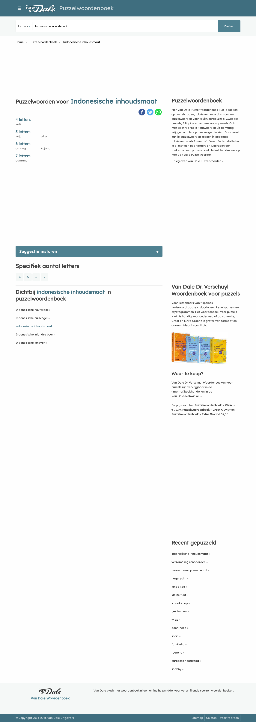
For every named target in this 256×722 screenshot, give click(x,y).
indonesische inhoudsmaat (189, 553)
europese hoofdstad (185, 661)
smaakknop (179, 603)
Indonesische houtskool (32, 310)
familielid (177, 644)
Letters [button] (23, 26)
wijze (174, 619)
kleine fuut (178, 595)
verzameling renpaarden (188, 562)
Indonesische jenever (30, 342)
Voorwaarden (229, 718)
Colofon (211, 718)
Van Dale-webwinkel (185, 396)
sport (174, 636)
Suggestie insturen (38, 251)
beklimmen (179, 611)
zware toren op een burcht (189, 570)
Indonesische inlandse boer (34, 334)
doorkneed (178, 628)
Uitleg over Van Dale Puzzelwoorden (196, 161)
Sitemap (197, 718)
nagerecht (178, 578)
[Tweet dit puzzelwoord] (150, 112)
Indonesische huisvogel (32, 318)
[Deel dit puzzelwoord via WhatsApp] (158, 112)
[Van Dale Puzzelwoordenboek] (42, 8)
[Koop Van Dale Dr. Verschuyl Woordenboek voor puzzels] (199, 363)
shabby (176, 669)
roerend (176, 652)
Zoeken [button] (229, 26)
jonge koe (178, 586)
